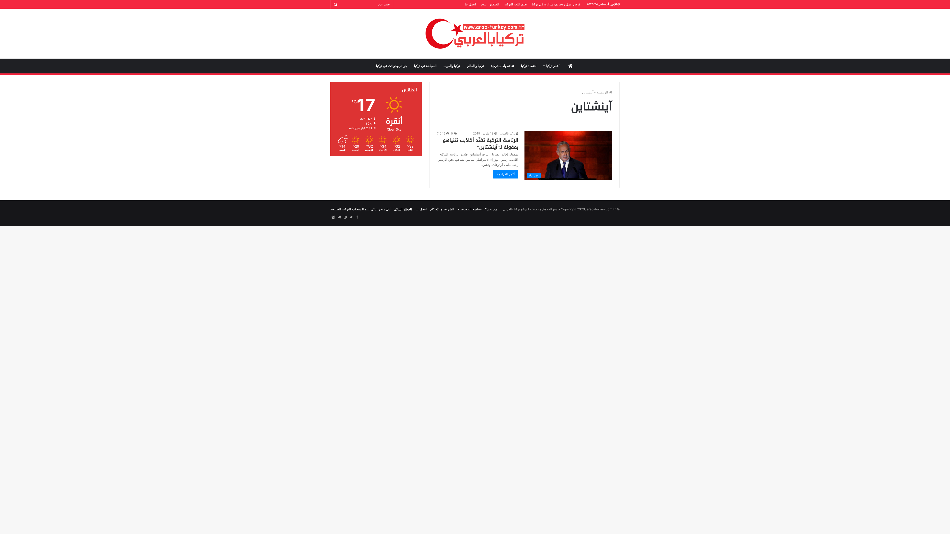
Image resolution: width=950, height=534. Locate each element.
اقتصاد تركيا (529, 66)
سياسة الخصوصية (470, 209)
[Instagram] (345, 217)
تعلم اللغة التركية (515, 4)
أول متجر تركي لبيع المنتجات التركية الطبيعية (360, 209)
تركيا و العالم (475, 66)
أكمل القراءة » (506, 174)
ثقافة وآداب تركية (502, 66)
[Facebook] (357, 217)
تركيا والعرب (452, 66)
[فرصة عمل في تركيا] (333, 217)
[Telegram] (339, 217)
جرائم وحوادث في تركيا (391, 66)
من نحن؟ (491, 209)
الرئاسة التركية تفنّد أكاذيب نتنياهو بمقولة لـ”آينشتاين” (480, 143)
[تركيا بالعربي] (475, 34)
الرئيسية (603, 92)
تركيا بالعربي (507, 133)
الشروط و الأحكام (442, 209)
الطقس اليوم (490, 4)
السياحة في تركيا (425, 66)
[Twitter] (351, 217)
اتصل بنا (470, 4)
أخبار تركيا (553, 66)
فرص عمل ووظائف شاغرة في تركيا (556, 4)
